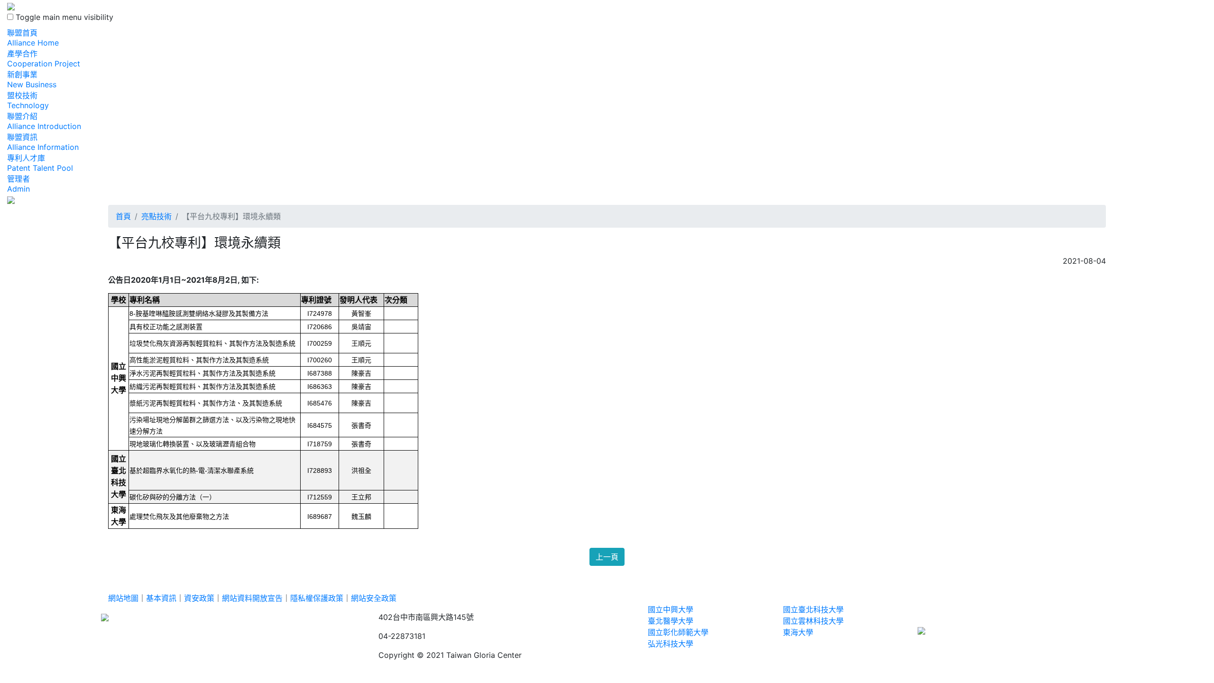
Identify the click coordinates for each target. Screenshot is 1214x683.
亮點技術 (156, 216)
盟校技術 (28, 100)
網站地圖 (123, 598)
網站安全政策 (373, 598)
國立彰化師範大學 (678, 632)
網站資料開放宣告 (252, 598)
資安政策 (199, 598)
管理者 (18, 184)
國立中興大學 (670, 609)
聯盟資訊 (43, 142)
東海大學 (798, 632)
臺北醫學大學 (670, 621)
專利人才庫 (40, 163)
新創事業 (31, 79)
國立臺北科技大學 (813, 609)
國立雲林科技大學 (813, 621)
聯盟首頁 (33, 37)
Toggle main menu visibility (64, 17)
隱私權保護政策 (316, 598)
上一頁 (607, 557)
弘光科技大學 (670, 643)
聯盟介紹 (44, 121)
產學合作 (43, 58)
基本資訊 (161, 598)
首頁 (123, 216)
